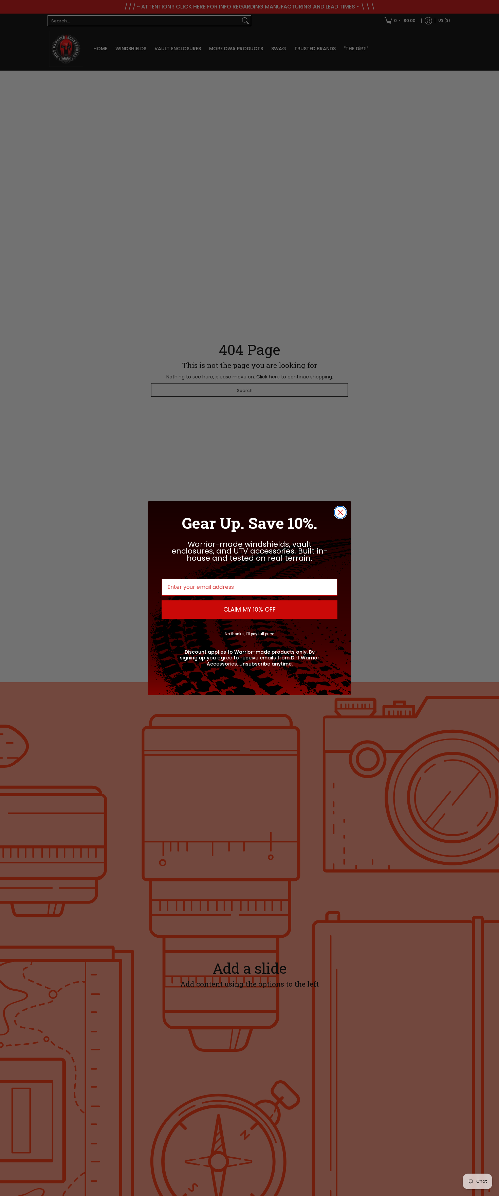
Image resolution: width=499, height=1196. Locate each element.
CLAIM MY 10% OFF (249, 609)
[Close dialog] (340, 512)
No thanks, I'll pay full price (249, 634)
